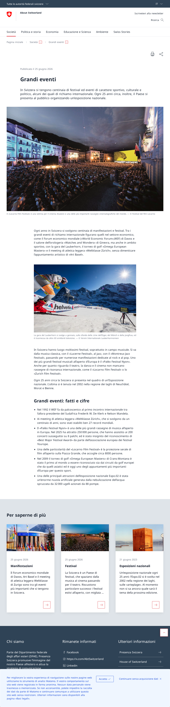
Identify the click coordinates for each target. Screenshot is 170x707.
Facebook (73, 652)
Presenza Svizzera (131, 652)
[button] (11, 31)
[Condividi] (161, 54)
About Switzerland (31, 12)
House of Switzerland (133, 662)
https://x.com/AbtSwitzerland (85, 659)
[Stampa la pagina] (152, 54)
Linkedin (72, 665)
